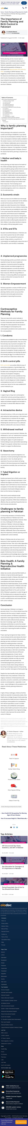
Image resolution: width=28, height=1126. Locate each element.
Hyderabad (4, 984)
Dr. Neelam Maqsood (12, 731)
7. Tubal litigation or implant (9, 116)
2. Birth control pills (7, 109)
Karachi (3, 952)
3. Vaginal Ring (6, 111)
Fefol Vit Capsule (14, 758)
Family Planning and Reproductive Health (16, 12)
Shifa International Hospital (7, 1006)
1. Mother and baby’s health (9, 100)
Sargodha (3, 973)
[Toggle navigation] (26, 8)
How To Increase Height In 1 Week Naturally (14, 818)
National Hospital (5, 995)
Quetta (3, 979)
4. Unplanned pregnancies (9, 104)
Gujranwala (4, 968)
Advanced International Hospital (9, 1011)
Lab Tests (3, 1062)
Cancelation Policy (5, 939)
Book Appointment (21, 1122)
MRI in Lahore (4, 1032)
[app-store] (8, 1072)
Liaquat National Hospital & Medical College (11, 1027)
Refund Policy (4, 928)
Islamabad (3, 957)
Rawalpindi (3, 960)
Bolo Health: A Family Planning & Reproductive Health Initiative (13, 119)
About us (3, 920)
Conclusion (6, 121)
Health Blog (4, 1049)
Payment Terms (5, 931)
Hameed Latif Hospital (6, 992)
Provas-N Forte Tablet (14, 779)
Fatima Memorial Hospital (7, 998)
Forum (2, 1051)
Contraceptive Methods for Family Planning (11, 107)
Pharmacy (3, 1057)
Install (24, 3)
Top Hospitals (4, 987)
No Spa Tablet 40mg (14, 769)
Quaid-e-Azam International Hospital (10, 1008)
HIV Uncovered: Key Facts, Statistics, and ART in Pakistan (12, 847)
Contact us (4, 934)
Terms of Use (4, 937)
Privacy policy (4, 923)
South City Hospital (5, 1016)
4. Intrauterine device (8, 112)
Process (3, 945)
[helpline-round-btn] (23, 8)
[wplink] (11, 827)
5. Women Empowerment (9, 105)
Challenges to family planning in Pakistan (11, 117)
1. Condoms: (6, 108)
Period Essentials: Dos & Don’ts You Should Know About (13, 888)
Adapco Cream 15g (14, 800)
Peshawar (3, 965)
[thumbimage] (14, 839)
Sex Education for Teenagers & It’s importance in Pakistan (13, 867)
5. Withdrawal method (8, 113)
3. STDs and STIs (7, 103)
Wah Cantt (3, 981)
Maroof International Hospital (8, 1014)
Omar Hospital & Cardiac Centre (9, 1000)
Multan (2, 963)
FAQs (2, 942)
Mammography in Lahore (7, 1041)
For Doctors (4, 1054)
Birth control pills (5, 365)
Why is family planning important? (9, 99)
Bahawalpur (4, 976)
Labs (2, 1059)
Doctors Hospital (5, 989)
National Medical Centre (7, 1024)
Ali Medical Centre (5, 1003)
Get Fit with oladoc (5, 1065)
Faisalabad (3, 971)
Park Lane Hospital (5, 1022)
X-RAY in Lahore (5, 1035)
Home (2, 12)
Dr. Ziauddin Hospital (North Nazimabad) (11, 1019)
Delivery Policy (4, 926)
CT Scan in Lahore (5, 1038)
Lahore (2, 954)
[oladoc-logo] (4, 8)
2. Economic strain (7, 102)
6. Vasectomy (6, 114)
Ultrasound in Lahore (6, 1043)
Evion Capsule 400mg (14, 790)
